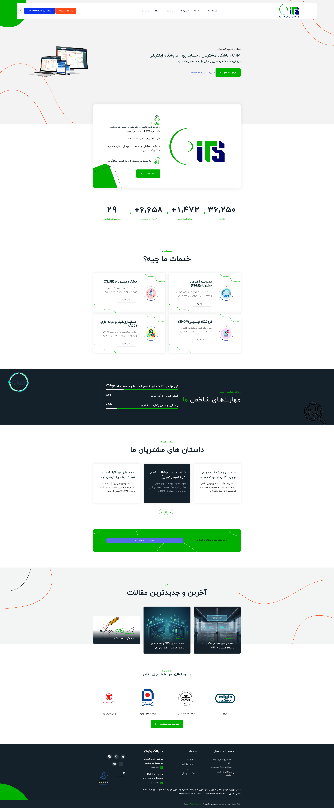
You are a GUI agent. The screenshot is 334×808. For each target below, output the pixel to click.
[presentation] (169, 512)
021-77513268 (222, 793)
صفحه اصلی (212, 11)
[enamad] (103, 778)
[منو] (289, 10)
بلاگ (156, 11)
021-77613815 (196, 793)
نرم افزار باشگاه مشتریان (221, 767)
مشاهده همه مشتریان (169, 724)
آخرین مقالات (188, 764)
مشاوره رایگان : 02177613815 (203, 72)
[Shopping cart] (20, 10)
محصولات (185, 11)
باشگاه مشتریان (66, 11)
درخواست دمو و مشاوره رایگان (145, 540)
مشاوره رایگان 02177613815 (40, 11)
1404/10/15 (230, 638)
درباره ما (197, 11)
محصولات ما (150, 173)
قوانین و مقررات (187, 769)
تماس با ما (144, 11)
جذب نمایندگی (188, 773)
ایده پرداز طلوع (196, 804)
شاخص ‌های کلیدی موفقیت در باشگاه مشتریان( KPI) (153, 763)
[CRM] (123, 756)
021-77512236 (209, 793)
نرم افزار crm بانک (124, 638)
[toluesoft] (116, 756)
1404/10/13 (129, 634)
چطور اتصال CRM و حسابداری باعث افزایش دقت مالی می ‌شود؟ (167, 647)
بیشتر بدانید (202, 303)
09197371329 (184, 793)
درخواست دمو (169, 11)
